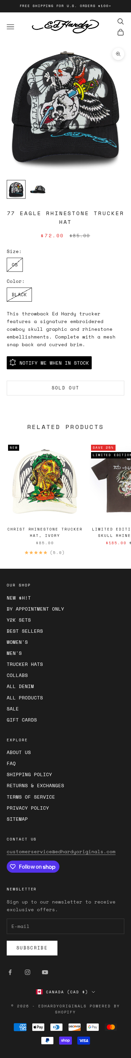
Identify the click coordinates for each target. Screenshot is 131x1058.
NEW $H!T (19, 597)
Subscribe (32, 947)
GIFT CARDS (22, 719)
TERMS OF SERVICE (31, 796)
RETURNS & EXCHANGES (35, 785)
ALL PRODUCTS (25, 697)
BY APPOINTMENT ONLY (35, 608)
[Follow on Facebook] (10, 972)
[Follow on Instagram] (27, 972)
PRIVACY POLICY (28, 807)
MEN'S (14, 653)
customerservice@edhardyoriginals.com (61, 851)
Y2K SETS (19, 619)
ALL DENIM (20, 686)
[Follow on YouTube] (45, 972)
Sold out (66, 387)
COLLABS (17, 675)
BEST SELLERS (25, 630)
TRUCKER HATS (25, 664)
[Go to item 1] (16, 189)
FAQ (11, 763)
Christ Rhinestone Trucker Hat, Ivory (45, 532)
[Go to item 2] (37, 189)
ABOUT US (19, 752)
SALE (13, 708)
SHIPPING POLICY (29, 774)
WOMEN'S (17, 641)
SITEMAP (17, 818)
